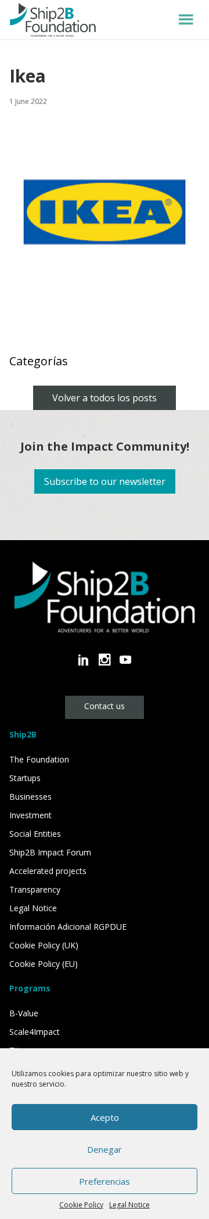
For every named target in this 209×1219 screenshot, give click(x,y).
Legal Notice (129, 1205)
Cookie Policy (81, 1205)
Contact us (104, 705)
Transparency (34, 889)
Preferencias (104, 1181)
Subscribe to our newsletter (104, 481)
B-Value (23, 1013)
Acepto (105, 1117)
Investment (30, 815)
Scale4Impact (34, 1031)
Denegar (104, 1149)
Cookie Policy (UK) (43, 945)
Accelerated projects (48, 870)
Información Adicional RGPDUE (68, 926)
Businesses (30, 796)
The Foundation (39, 759)
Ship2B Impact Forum (50, 852)
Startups (25, 777)
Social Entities (35, 833)
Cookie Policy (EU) (43, 963)
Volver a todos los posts (104, 397)
